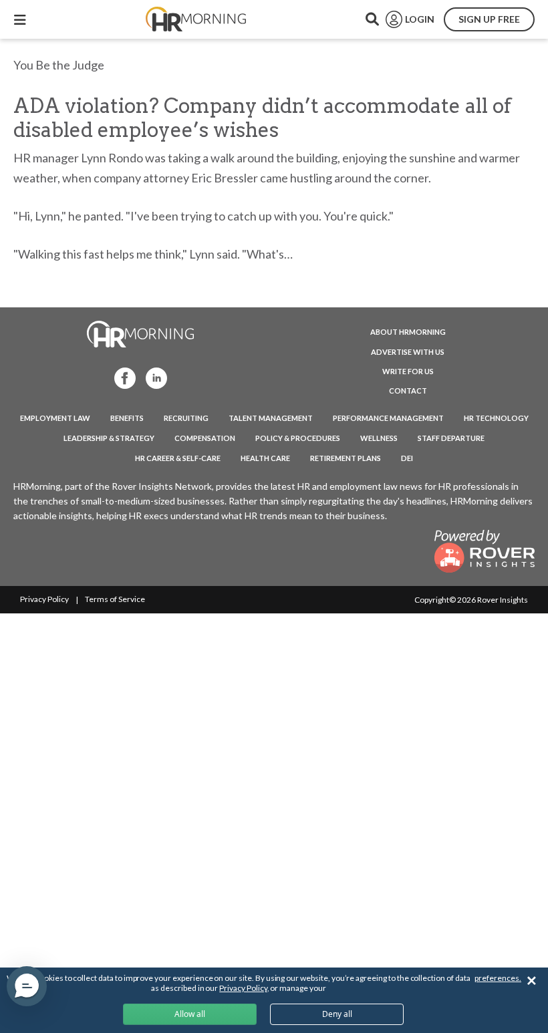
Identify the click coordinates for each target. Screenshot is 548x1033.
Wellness (379, 438)
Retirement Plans (345, 458)
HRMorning (196, 19)
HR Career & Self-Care (178, 458)
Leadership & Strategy (108, 438)
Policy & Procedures (297, 438)
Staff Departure (451, 438)
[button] (27, 986)
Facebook (121, 377)
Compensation (204, 438)
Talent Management (271, 418)
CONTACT (408, 390)
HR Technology (496, 418)
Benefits (127, 418)
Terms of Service (115, 599)
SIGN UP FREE (489, 19)
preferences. (497, 978)
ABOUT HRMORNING (408, 331)
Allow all (189, 1014)
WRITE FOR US (408, 371)
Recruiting (186, 418)
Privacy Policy (44, 599)
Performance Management (388, 418)
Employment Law (55, 418)
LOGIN (419, 19)
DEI (407, 458)
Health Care (265, 458)
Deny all (337, 1014)
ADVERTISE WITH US (407, 351)
